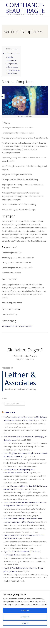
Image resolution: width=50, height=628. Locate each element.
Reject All (25, 623)
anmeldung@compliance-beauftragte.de (17, 326)
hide (15, 49)
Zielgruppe (10, 60)
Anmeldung (11, 73)
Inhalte (9, 57)
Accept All (25, 610)
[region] (25, 609)
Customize (25, 616)
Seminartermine (12, 70)
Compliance (9, 412)
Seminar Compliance (11, 54)
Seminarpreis (11, 67)
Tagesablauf (11, 64)
